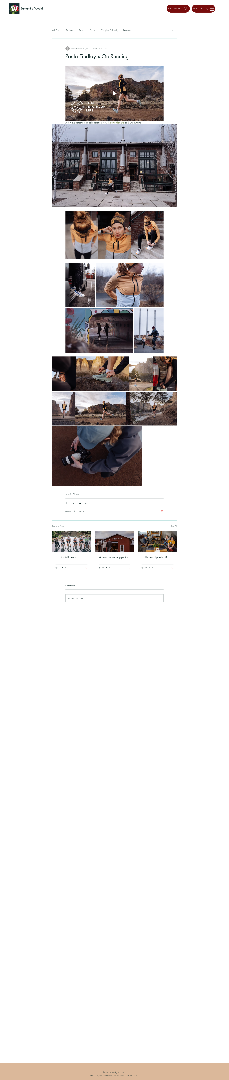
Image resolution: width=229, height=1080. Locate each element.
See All (174, 526)
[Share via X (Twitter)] (73, 503)
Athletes (69, 30)
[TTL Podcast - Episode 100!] (157, 541)
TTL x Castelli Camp (66, 557)
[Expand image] (81, 235)
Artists (81, 30)
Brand (93, 30)
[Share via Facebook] (66, 503)
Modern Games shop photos (113, 557)
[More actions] (162, 48)
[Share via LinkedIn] (79, 503)
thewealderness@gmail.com (113, 1072)
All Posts (56, 30)
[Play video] (114, 93)
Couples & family (109, 30)
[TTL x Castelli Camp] (71, 541)
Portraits (127, 30)
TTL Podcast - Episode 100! (155, 557)
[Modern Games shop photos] (114, 541)
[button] (173, 30)
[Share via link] (86, 503)
